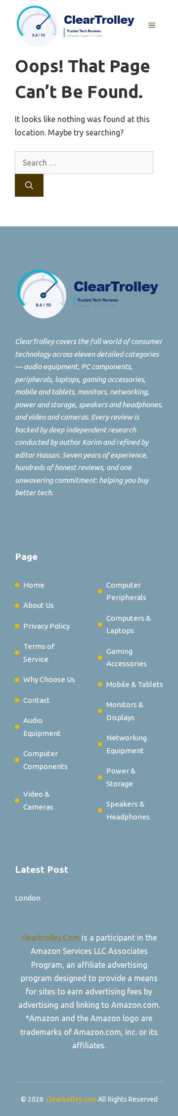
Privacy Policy (46, 626)
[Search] (29, 185)
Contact (36, 700)
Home (33, 585)
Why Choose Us (49, 679)
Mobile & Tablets (134, 684)
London (28, 898)
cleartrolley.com (71, 1099)
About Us (38, 605)
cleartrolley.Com (50, 937)
